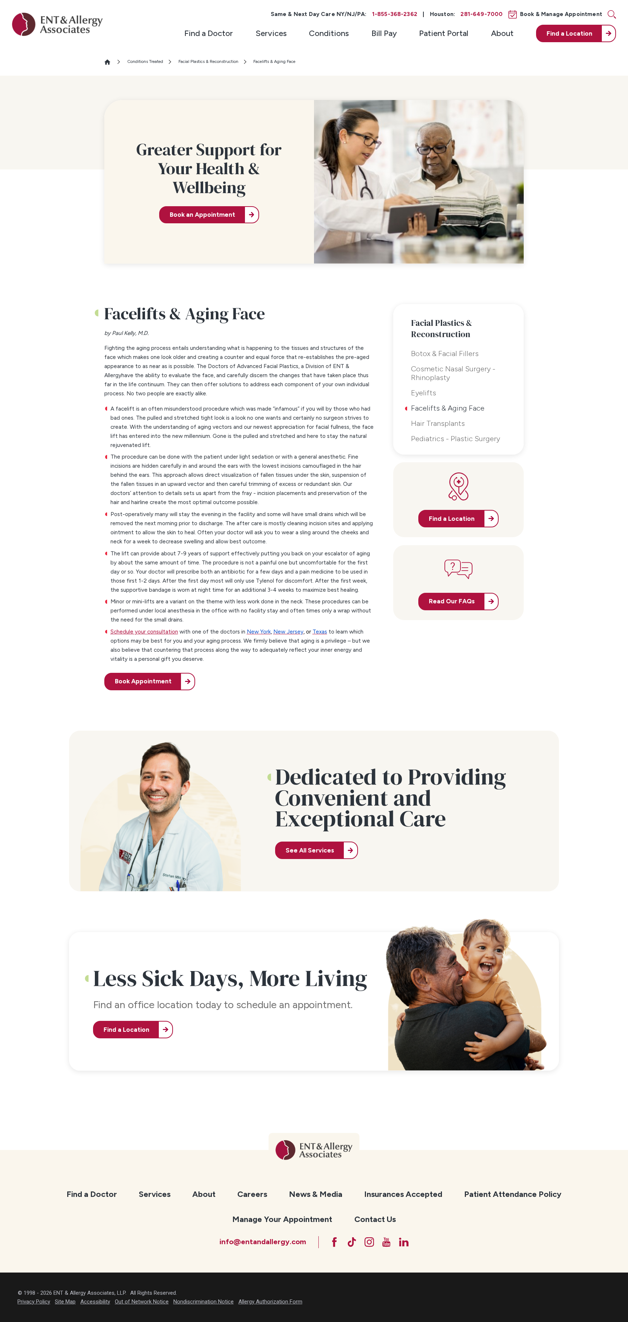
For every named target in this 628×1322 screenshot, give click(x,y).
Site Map (65, 1301)
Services (271, 33)
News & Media (315, 1194)
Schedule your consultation (144, 631)
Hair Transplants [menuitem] (438, 423)
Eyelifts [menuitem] (423, 392)
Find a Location (126, 1029)
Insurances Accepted (403, 1194)
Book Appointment (143, 681)
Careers (252, 1194)
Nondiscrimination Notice (203, 1301)
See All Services (310, 850)
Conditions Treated (145, 61)
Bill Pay (384, 33)
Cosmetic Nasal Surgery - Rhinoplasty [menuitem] (453, 373)
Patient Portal (443, 33)
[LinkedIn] (403, 1242)
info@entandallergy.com (263, 1241)
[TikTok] (352, 1242)
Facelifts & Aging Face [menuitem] (447, 408)
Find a (569, 33)
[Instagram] (369, 1242)
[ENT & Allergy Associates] (57, 24)
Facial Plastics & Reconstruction (208, 61)
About (502, 33)
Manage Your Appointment (282, 1219)
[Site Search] (612, 14)
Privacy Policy (33, 1301)
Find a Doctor (208, 33)
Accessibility (95, 1301)
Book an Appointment (202, 214)
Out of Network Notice (142, 1301)
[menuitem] (208, 33)
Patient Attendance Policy (512, 1194)
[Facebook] (334, 1242)
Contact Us (375, 1219)
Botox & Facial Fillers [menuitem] (445, 353)
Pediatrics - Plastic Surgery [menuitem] (455, 438)
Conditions (329, 33)
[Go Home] (110, 62)
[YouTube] (386, 1242)
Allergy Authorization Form (270, 1301)
